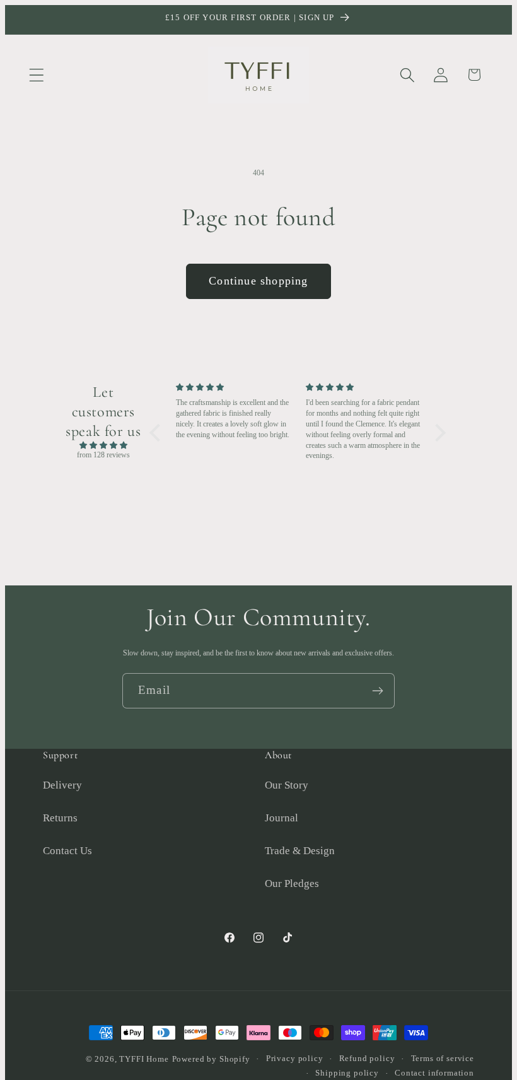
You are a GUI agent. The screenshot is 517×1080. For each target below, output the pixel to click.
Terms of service (442, 1058)
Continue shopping (258, 280)
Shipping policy (347, 1072)
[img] (103, 445)
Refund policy (367, 1058)
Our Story (286, 785)
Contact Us (67, 851)
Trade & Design (300, 851)
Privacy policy (294, 1058)
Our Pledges (292, 883)
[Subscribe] (377, 690)
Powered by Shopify (211, 1059)
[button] (37, 74)
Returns (60, 818)
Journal (281, 818)
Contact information (434, 1072)
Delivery (62, 785)
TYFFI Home (143, 1059)
